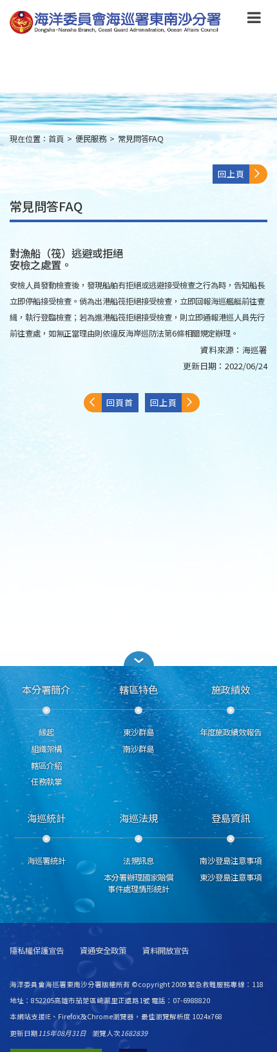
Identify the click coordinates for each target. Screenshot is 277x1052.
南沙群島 (138, 749)
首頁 (56, 139)
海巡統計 (46, 818)
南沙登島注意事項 (231, 860)
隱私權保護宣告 (37, 950)
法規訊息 (138, 860)
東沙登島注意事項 (231, 877)
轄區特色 (138, 689)
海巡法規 (138, 818)
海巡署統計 (46, 860)
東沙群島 (138, 732)
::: (2, 144)
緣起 (46, 732)
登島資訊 (230, 818)
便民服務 (90, 139)
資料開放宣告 (165, 950)
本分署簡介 (46, 689)
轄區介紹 (46, 765)
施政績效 (230, 689)
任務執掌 (46, 781)
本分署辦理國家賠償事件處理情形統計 (138, 883)
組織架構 (46, 749)
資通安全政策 (103, 950)
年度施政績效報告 (231, 732)
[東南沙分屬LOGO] (115, 23)
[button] (254, 20)
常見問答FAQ (141, 139)
